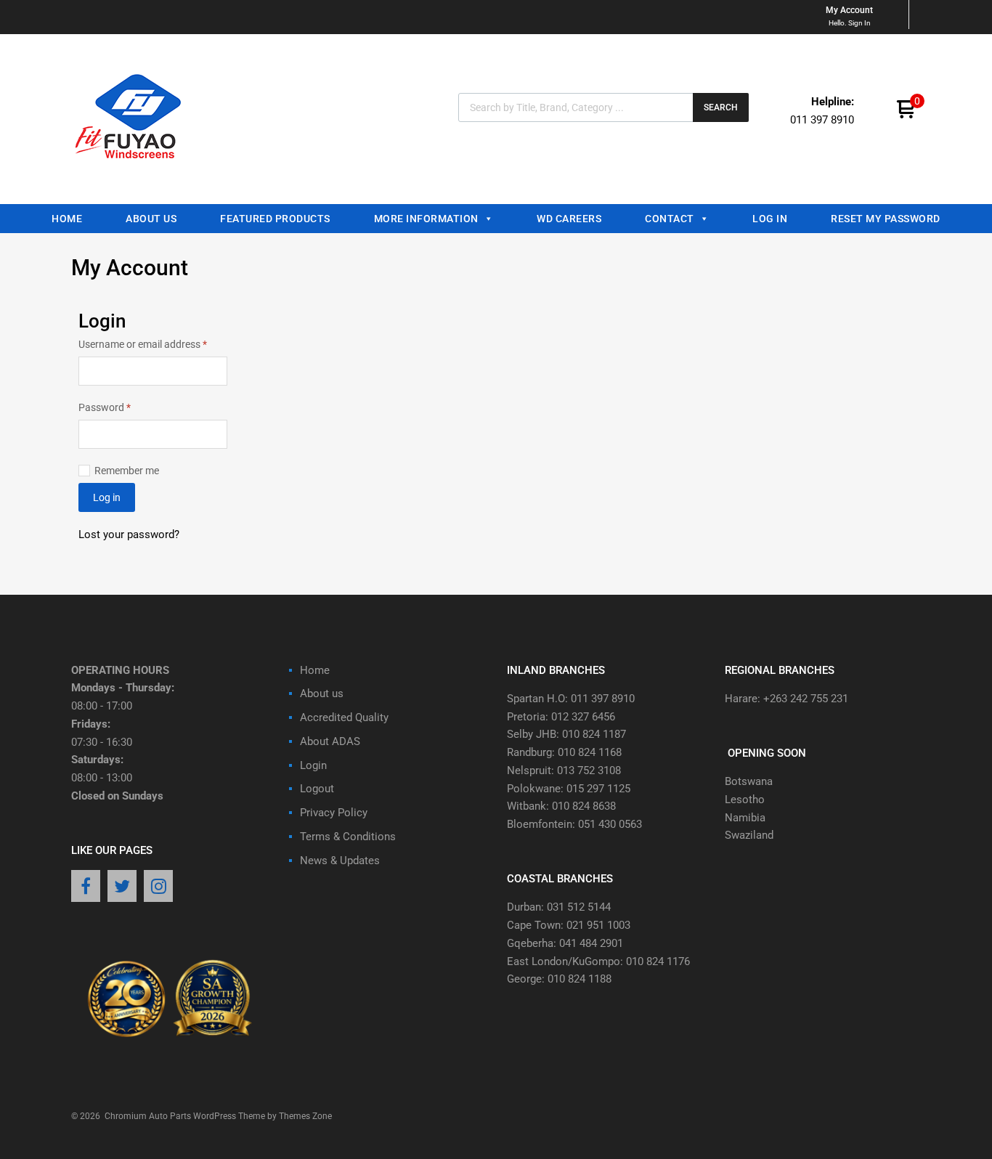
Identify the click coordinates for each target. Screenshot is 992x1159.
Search (721, 107)
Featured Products (275, 218)
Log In (769, 218)
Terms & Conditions (348, 836)
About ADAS (330, 741)
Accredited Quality (344, 717)
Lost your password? (128, 534)
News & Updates (340, 860)
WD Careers (569, 218)
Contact (669, 218)
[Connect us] (85, 887)
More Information (426, 218)
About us (151, 218)
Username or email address (152, 343)
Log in (107, 497)
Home (67, 218)
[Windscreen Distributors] (132, 171)
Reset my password (885, 218)
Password (124, 406)
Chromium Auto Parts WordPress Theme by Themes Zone (218, 1116)
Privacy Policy (333, 812)
